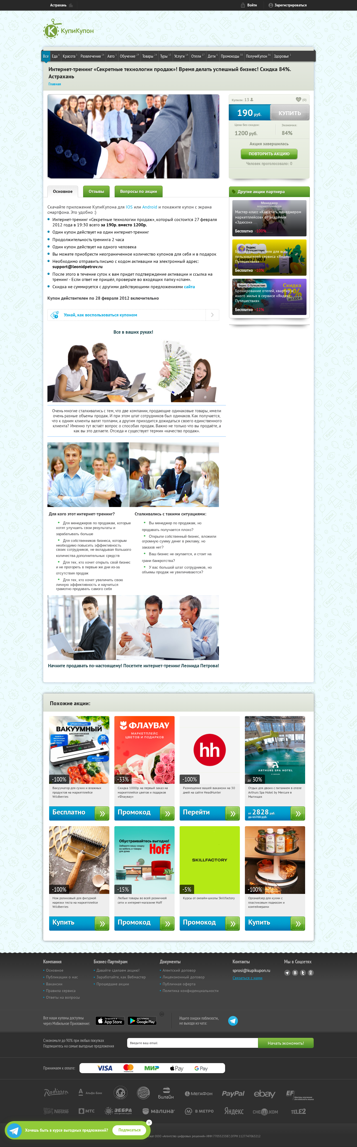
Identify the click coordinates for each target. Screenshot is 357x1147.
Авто (112, 56)
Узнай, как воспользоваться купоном (100, 315)
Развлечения (92, 56)
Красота (70, 56)
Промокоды (232, 56)
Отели (198, 56)
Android (150, 207)
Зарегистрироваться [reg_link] (291, 5)
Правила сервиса (61, 990)
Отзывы (96, 191)
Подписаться (130, 1130)
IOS (130, 207)
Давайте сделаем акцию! (118, 970)
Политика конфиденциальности (191, 990)
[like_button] (298, 100)
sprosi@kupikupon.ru (251, 970)
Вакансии (54, 983)
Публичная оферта (179, 983)
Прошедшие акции (113, 983)
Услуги (181, 56)
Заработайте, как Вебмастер (121, 976)
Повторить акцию (269, 154)
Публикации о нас (62, 976)
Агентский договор (179, 970)
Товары (149, 56)
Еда (56, 56)
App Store (110, 1020)
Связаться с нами (247, 977)
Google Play (142, 1020)
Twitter (303, 973)
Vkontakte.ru (295, 973)
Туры (165, 56)
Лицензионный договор (184, 976)
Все (46, 56)
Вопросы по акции (138, 191)
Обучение (129, 56)
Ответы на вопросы (63, 997)
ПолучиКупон (258, 56)
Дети (213, 56)
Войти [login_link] (252, 5)
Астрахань (58, 5)
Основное (63, 191)
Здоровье (282, 56)
